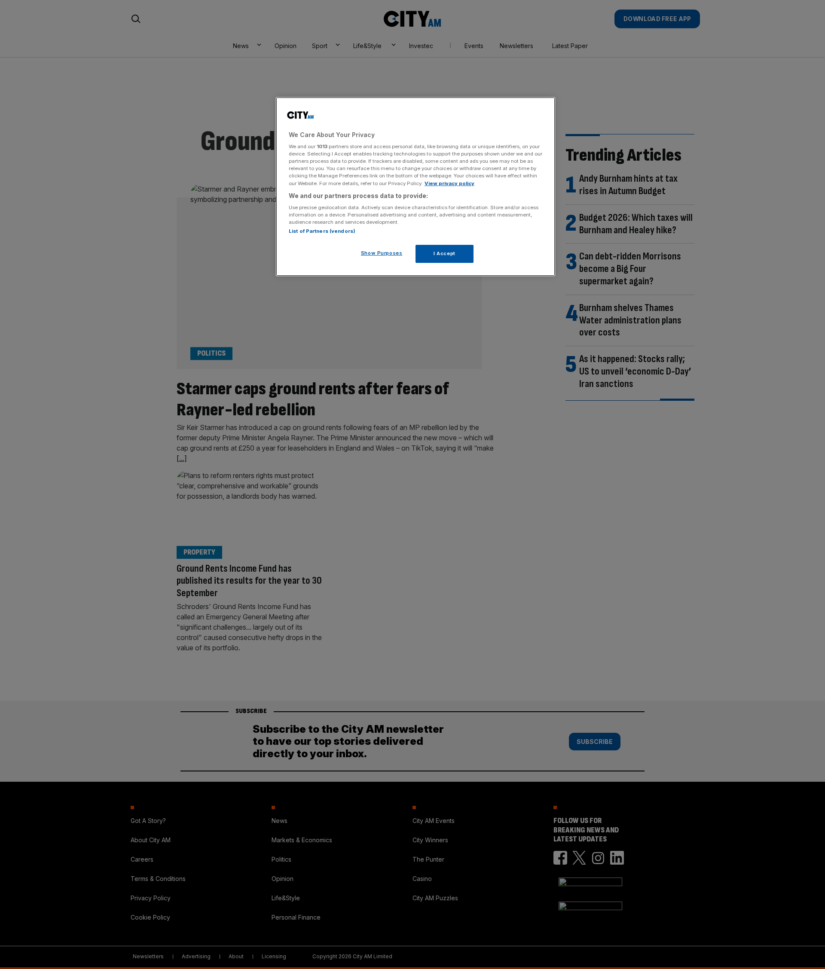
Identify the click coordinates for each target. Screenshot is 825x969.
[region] (415, 187)
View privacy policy (449, 183)
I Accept (444, 253)
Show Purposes (381, 253)
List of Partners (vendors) (322, 231)
